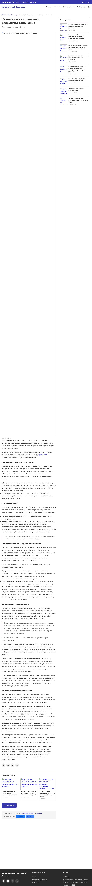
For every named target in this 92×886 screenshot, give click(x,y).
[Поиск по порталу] (89, 7)
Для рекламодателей (39, 880)
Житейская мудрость (14, 15)
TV (13, 2)
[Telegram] (12, 765)
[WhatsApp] (17, 765)
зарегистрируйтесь (28, 813)
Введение (66, 877)
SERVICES (33, 2)
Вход (83, 2)
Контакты (35, 882)
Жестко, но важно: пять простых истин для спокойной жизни (78, 100)
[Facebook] (3, 765)
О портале (57, 7)
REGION (18, 2)
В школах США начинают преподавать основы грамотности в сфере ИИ (76, 36)
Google (31, 816)
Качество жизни (68, 7)
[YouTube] (8, 881)
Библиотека (81, 7)
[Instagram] (12, 881)
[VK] (17, 881)
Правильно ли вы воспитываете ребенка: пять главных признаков (78, 57)
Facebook (21, 816)
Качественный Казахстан (13, 7)
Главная (48, 7)
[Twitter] (8, 765)
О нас (34, 877)
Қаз (88, 2)
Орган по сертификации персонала (75, 880)
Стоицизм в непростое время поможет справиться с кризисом (77, 26)
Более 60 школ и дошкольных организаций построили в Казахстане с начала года (77, 47)
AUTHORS (25, 2)
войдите (39, 813)
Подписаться (9, 805)
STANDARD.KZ (6, 2)
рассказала (43, 455)
